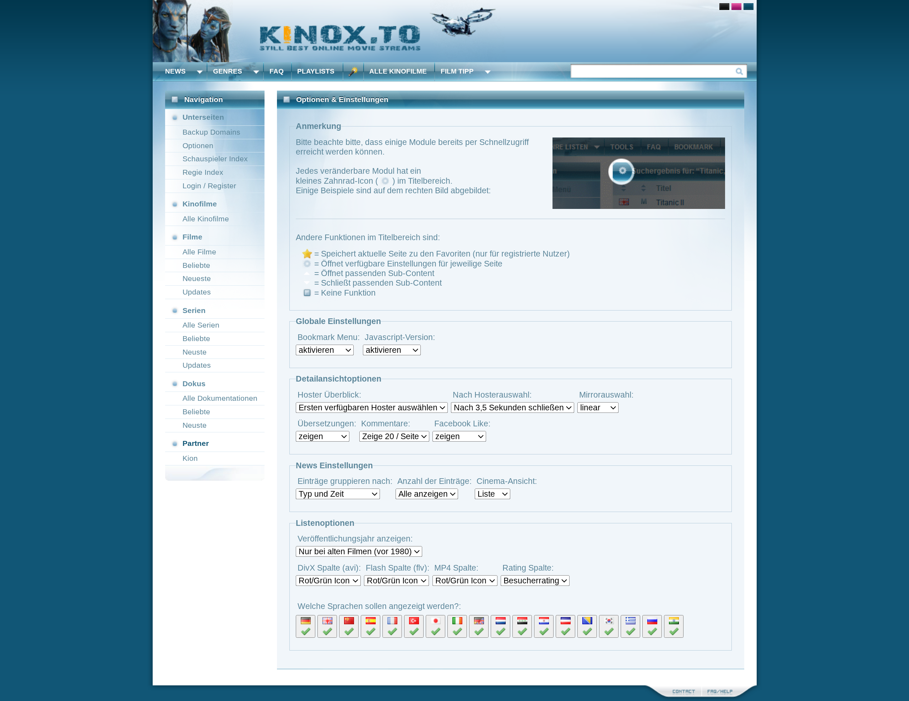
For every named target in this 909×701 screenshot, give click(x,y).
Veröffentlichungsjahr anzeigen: (355, 538)
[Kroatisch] (544, 626)
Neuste (195, 352)
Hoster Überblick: (329, 394)
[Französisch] (392, 626)
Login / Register (209, 186)
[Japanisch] (435, 626)
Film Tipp (457, 71)
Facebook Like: (462, 423)
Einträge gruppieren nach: (345, 481)
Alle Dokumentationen (220, 398)
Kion (190, 458)
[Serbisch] (565, 626)
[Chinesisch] (349, 626)
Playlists (315, 71)
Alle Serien (201, 325)
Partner (196, 443)
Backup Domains (211, 132)
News (175, 71)
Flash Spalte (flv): (397, 567)
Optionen (198, 145)
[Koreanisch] (609, 626)
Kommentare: (385, 423)
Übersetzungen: (327, 423)
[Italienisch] (457, 626)
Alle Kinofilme (398, 71)
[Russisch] (652, 626)
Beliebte (196, 265)
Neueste (197, 278)
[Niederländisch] (500, 626)
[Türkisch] (414, 626)
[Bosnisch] (587, 626)
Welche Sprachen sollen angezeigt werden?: (379, 606)
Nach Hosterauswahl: (492, 394)
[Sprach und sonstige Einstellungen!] (353, 71)
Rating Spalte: (528, 567)
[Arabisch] (522, 626)
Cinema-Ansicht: (507, 481)
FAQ (277, 71)
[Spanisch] (370, 626)
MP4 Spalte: (456, 567)
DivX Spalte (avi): (329, 567)
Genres (227, 71)
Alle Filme (199, 252)
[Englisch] (327, 626)
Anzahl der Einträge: (434, 481)
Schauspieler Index (215, 159)
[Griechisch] (630, 626)
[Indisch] (674, 626)
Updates (197, 292)
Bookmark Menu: (329, 337)
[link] (455, 31)
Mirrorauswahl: (606, 394)
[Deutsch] (305, 626)
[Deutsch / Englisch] (479, 626)
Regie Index (203, 172)
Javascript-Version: (400, 337)
